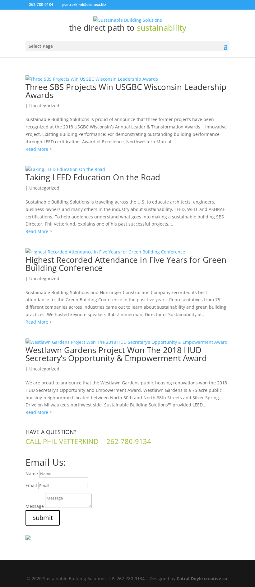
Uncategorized (44, 106)
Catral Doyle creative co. (203, 578)
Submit (42, 517)
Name (32, 474)
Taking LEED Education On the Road (93, 177)
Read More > (39, 149)
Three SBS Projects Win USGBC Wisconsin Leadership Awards (126, 91)
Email (31, 485)
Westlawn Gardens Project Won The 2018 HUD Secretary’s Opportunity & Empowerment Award (116, 354)
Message (35, 506)
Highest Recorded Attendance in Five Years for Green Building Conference (126, 263)
